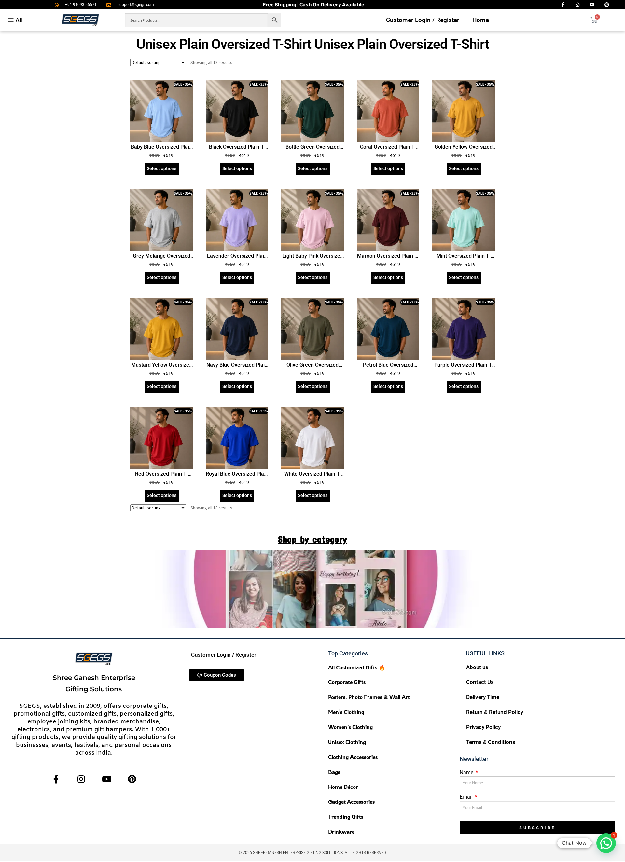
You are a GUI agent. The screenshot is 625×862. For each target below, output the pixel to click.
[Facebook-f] (56, 779)
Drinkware (341, 831)
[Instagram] (81, 779)
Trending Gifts (345, 816)
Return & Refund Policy (494, 712)
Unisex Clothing (347, 741)
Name (467, 772)
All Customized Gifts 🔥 (356, 667)
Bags (334, 771)
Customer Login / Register (422, 20)
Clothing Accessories (353, 756)
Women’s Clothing (350, 726)
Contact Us (480, 682)
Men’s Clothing (346, 711)
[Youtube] (106, 779)
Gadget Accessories (351, 801)
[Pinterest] (132, 779)
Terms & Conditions (490, 742)
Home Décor (343, 786)
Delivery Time (482, 697)
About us (477, 667)
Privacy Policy (483, 727)
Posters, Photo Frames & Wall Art (369, 697)
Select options (161, 168)
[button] (606, 843)
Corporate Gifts (347, 682)
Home (480, 20)
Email (467, 797)
